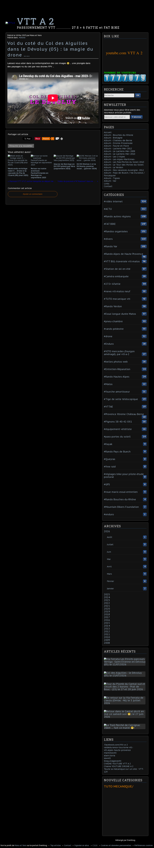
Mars (109, 574)
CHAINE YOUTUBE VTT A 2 (117, 763)
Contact (108, 186)
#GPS (107, 484)
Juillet (110, 544)
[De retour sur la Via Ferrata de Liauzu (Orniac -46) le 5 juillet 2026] (125, 703)
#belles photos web (116, 361)
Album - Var (110, 181)
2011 (107, 634)
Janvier (110, 588)
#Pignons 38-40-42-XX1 (118, 421)
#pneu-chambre (113, 321)
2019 (107, 611)
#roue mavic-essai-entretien (121, 491)
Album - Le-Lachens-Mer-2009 (119, 151)
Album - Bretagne (113, 137)
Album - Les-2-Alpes (114, 156)
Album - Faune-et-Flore (116, 145)
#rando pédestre (114, 328)
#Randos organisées (116, 231)
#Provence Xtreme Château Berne (124, 414)
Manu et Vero (20, 845)
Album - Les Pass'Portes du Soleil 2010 (124, 162)
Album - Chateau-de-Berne (118, 140)
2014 (107, 625)
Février (110, 581)
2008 (107, 642)
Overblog (131, 840)
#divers (108, 238)
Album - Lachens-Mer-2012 (118, 148)
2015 (107, 622)
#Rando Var (110, 246)
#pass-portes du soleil (117, 436)
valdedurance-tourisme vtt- (118, 747)
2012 (107, 631)
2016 (107, 620)
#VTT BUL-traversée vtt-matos (122, 261)
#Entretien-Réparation (117, 369)
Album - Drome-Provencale (118, 143)
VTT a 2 (35, 21)
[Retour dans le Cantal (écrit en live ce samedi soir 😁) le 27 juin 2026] (125, 716)
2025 (107, 594)
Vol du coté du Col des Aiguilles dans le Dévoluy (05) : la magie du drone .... (50, 49)
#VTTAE (108, 406)
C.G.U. (95, 845)
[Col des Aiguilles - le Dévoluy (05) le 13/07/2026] (125, 675)
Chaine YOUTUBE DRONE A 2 (118, 766)
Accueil (107, 132)
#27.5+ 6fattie (112, 283)
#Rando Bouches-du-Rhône (120, 499)
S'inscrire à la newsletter (20, 146)
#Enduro (109, 343)
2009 (107, 639)
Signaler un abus (81, 845)
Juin (109, 551)
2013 (107, 628)
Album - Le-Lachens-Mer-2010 (119, 154)
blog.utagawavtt (112, 761)
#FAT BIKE (110, 223)
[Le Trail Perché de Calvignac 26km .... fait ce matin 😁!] (125, 727)
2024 (107, 597)
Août (109, 537)
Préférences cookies (143, 845)
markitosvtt (110, 752)
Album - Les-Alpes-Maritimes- (119, 159)
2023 (107, 600)
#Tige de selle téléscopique (121, 399)
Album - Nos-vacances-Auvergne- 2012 (124, 170)
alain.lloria (109, 755)
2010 (107, 637)
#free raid (110, 466)
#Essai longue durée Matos (120, 313)
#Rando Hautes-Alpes (116, 376)
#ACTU (108, 208)
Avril (109, 566)
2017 (107, 617)
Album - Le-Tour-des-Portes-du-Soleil (123, 164)
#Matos (108, 384)
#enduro (109, 514)
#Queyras (109, 459)
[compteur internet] (125, 81)
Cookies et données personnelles (116, 845)
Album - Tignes (112, 178)
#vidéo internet (113, 201)
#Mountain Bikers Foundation (121, 506)
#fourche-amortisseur (117, 391)
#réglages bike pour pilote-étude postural (124, 475)
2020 (107, 608)
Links (106, 183)
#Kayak (108, 444)
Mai (109, 559)
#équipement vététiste (118, 429)
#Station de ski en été (117, 268)
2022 (107, 602)
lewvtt (107, 758)
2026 (107, 531)
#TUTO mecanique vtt (117, 298)
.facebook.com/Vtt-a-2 (116, 744)
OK (137, 95)
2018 (107, 614)
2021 (107, 605)
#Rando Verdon (113, 306)
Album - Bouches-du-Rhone (118, 135)
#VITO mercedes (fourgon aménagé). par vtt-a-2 (119, 353)
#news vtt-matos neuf (117, 291)
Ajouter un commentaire (32, 194)
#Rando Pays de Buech (117, 451)
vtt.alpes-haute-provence (117, 750)
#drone (22, 37)
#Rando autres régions (117, 216)
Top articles (55, 845)
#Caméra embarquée (116, 276)
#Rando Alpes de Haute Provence (123, 253)
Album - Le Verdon (113, 167)
